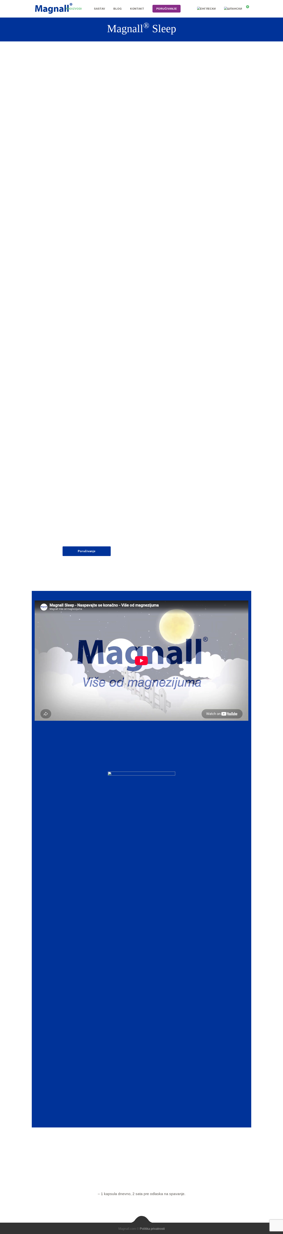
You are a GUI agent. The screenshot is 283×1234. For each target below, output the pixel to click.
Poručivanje (86, 551)
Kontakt (137, 8)
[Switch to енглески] (206, 9)
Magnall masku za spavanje (170, 167)
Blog (117, 8)
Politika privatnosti (152, 1228)
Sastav (99, 8)
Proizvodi (74, 8)
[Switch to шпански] (233, 9)
